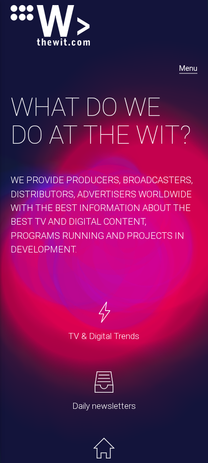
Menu (188, 68)
